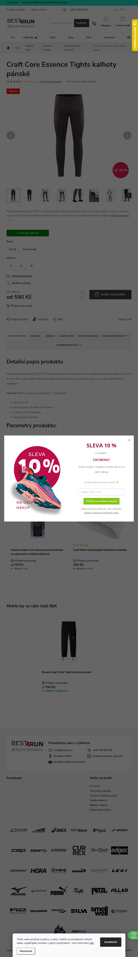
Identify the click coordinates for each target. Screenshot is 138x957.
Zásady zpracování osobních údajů (101, 512)
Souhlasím (110, 942)
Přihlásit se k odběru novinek (101, 501)
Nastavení (26, 951)
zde (91, 943)
